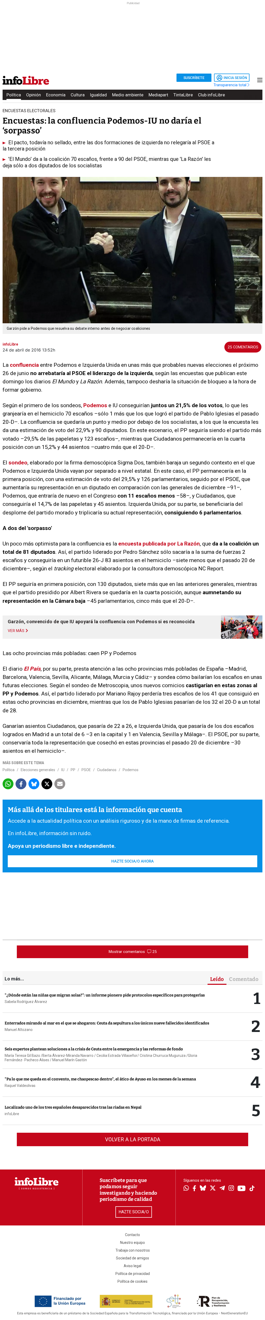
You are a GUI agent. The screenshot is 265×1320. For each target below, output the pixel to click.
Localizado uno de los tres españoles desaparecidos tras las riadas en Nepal (73, 1107)
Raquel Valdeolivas (20, 1086)
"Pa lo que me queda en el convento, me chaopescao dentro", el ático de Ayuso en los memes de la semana (100, 1079)
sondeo (18, 463)
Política (13, 94)
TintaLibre (183, 94)
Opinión (33, 94)
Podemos (95, 405)
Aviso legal (132, 1266)
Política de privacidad (132, 1274)
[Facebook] (194, 1189)
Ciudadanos (106, 770)
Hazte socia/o (134, 1211)
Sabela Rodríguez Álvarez (26, 1002)
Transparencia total (230, 85)
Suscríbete (193, 78)
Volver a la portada (132, 1139)
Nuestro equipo (132, 1242)
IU (62, 770)
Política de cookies (132, 1281)
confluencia (24, 365)
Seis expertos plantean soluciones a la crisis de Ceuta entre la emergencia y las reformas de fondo (94, 1049)
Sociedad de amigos (132, 1258)
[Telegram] (222, 1188)
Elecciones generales (38, 770)
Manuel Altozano (19, 1030)
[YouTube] (242, 1189)
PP (73, 770)
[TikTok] (252, 1189)
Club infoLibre (211, 94)
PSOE (86, 770)
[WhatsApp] (186, 1188)
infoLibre (12, 1114)
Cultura (78, 94)
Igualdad (98, 94)
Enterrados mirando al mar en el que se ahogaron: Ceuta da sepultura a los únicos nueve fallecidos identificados (107, 1023)
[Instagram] (231, 1188)
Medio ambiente (127, 94)
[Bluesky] (203, 1188)
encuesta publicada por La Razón (159, 544)
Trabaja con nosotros (132, 1250)
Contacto (132, 1235)
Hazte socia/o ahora (132, 861)
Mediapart (158, 94)
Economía (55, 94)
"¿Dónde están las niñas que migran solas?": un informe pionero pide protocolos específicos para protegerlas (105, 995)
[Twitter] (213, 1188)
